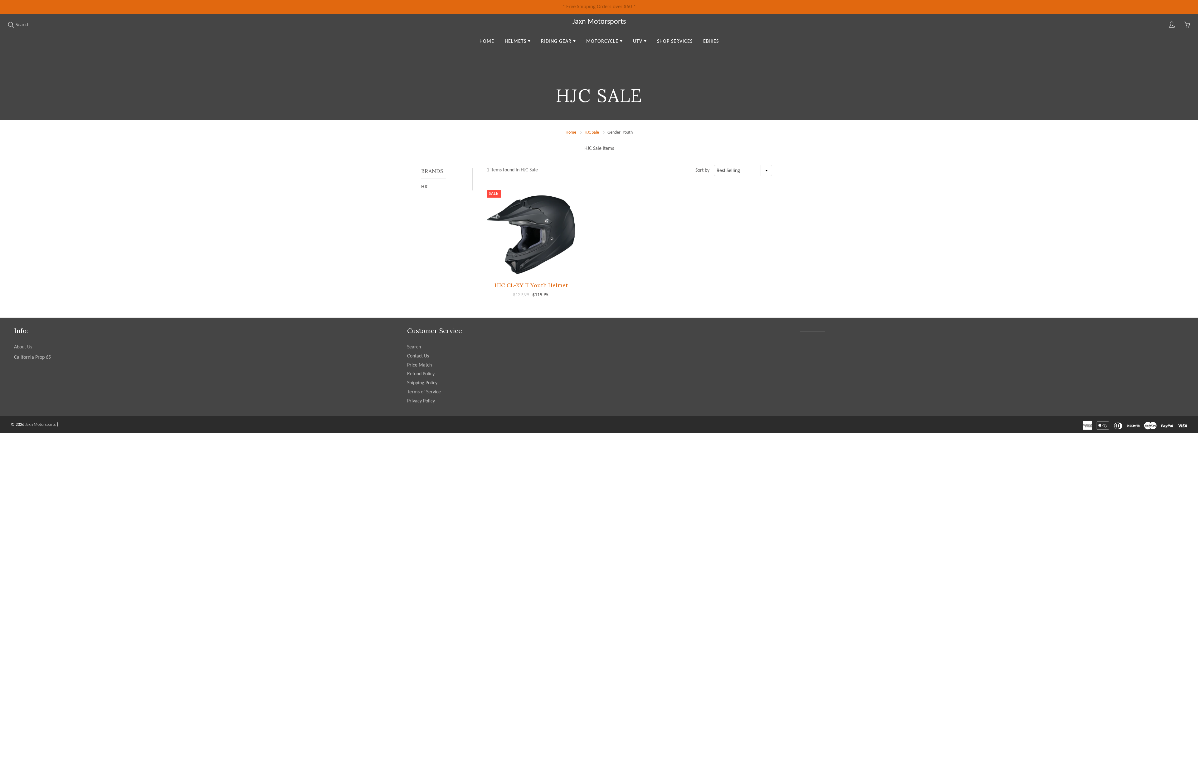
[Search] (11, 24)
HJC (425, 187)
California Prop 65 (32, 357)
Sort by (702, 170)
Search (414, 347)
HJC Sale (592, 132)
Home (487, 41)
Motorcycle (603, 41)
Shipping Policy (422, 383)
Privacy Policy (421, 401)
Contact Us (418, 356)
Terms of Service (424, 392)
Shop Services (675, 41)
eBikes (711, 41)
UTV (638, 41)
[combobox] (743, 170)
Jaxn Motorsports (599, 22)
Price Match (419, 365)
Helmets (516, 41)
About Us (23, 347)
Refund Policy (421, 374)
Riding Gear (557, 41)
